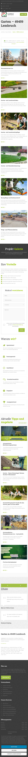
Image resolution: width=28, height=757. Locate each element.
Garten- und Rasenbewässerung (10, 166)
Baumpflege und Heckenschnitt (10, 198)
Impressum (5, 695)
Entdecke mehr (22, 423)
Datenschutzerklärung (18, 324)
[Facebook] (1, 10)
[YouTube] (4, 10)
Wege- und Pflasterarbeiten (9, 230)
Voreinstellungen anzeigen (14, 754)
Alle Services (5, 703)
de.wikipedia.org (3, 643)
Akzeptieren (14, 746)
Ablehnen (14, 750)
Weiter (4, 453)
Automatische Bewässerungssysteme (10, 444)
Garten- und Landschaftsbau (9, 100)
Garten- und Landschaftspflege (10, 132)
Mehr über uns (6, 677)
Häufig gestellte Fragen (7, 687)
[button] (7, 585)
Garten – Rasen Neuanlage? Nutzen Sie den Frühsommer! (13, 473)
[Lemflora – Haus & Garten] (7, 14)
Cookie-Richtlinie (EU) (7, 693)
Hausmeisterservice (7, 68)
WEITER (2, 78)
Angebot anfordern (7, 685)
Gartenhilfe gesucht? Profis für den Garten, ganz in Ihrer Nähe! (13, 503)
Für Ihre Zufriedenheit (9, 562)
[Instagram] (3, 10)
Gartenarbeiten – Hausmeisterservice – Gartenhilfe (13, 533)
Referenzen (5, 689)
